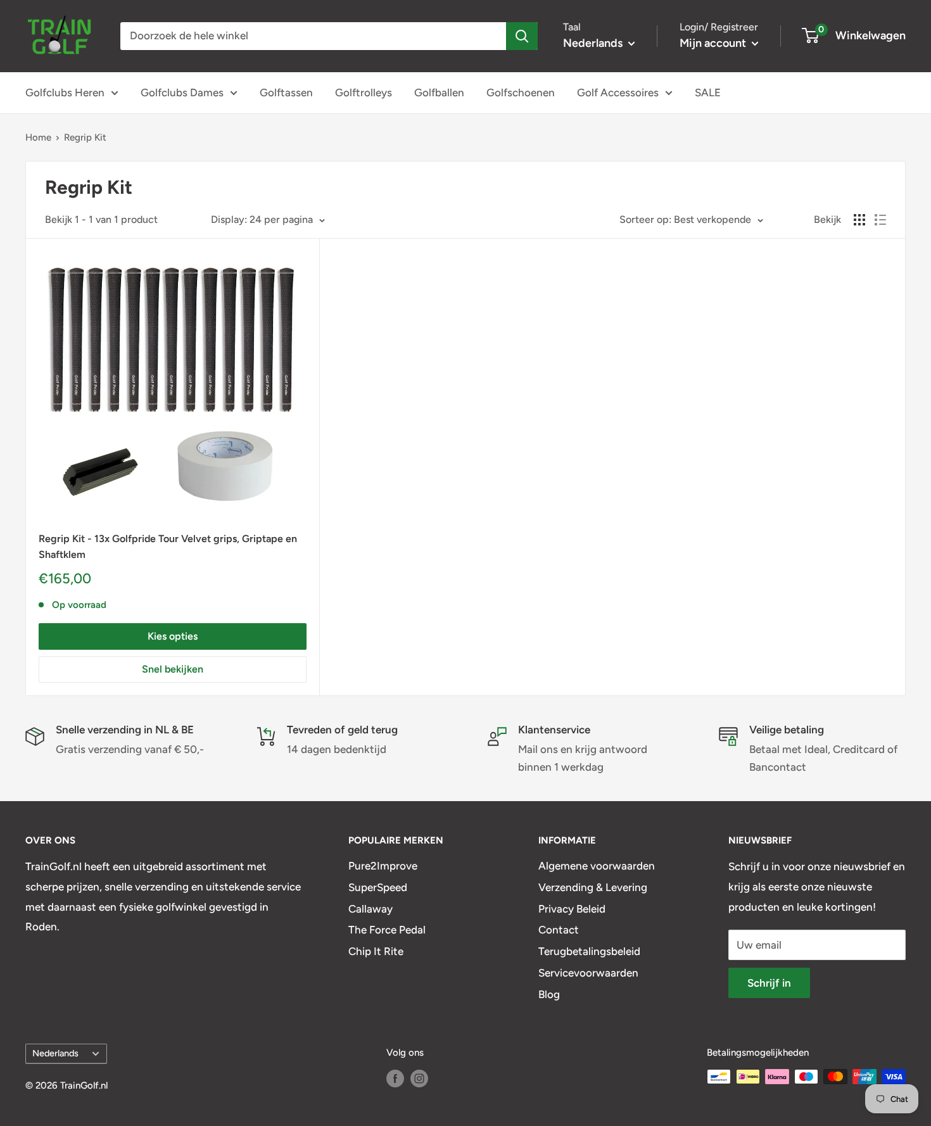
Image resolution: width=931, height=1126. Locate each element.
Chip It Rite (375, 951)
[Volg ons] (395, 1078)
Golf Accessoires (618, 92)
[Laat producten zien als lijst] (880, 219)
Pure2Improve (382, 865)
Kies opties (173, 636)
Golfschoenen (520, 92)
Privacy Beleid (571, 908)
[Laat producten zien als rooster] (859, 219)
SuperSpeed (377, 887)
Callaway (370, 908)
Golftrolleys (363, 92)
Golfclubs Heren (64, 92)
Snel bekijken (172, 669)
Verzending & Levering (592, 887)
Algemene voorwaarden (596, 865)
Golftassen (286, 92)
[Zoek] (522, 36)
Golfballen (439, 92)
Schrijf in (769, 983)
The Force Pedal (387, 929)
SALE (708, 92)
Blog (549, 994)
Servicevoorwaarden (588, 972)
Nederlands (55, 1053)
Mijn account (714, 43)
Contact (558, 929)
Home (38, 137)
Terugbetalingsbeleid (589, 951)
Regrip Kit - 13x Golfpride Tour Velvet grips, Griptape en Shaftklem (168, 546)
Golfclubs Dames (182, 92)
